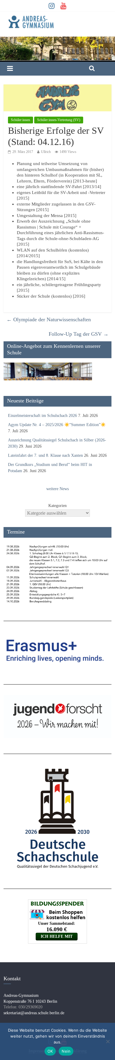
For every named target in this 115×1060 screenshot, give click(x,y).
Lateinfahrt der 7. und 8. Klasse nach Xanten (45, 455)
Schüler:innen (20, 120)
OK (50, 1051)
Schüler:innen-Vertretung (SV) (58, 120)
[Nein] (108, 1041)
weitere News (57, 489)
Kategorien (57, 505)
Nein (66, 1051)
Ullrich (46, 152)
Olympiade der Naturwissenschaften (48, 319)
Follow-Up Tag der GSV (79, 334)
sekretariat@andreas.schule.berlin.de (34, 1013)
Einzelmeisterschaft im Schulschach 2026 (42, 415)
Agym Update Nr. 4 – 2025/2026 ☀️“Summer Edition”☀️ (57, 425)
